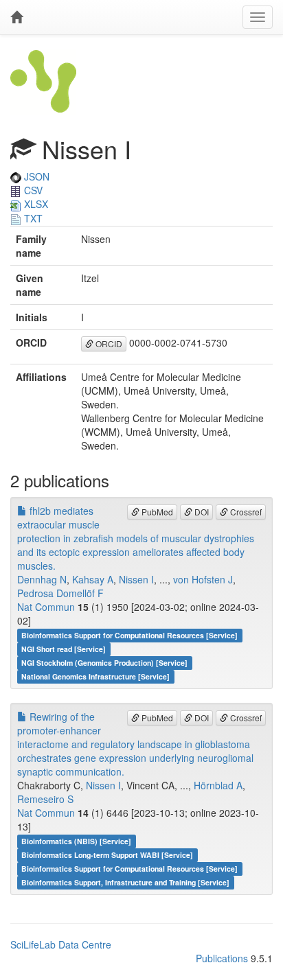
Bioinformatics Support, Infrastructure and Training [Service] (125, 882)
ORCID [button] (107, 343)
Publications (222, 958)
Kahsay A (92, 579)
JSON (35, 176)
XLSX (34, 204)
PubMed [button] (156, 512)
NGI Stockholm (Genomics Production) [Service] (104, 663)
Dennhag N (42, 579)
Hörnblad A (218, 785)
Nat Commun (46, 607)
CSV (32, 190)
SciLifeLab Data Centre (60, 944)
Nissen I (136, 579)
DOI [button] (200, 512)
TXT (32, 218)
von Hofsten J (203, 579)
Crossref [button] (245, 512)
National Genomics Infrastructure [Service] (95, 676)
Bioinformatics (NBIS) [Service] (76, 841)
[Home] (16, 17)
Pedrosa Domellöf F (60, 593)
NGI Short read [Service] (63, 649)
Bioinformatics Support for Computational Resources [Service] (129, 635)
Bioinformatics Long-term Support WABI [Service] (107, 855)
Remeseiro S (45, 799)
